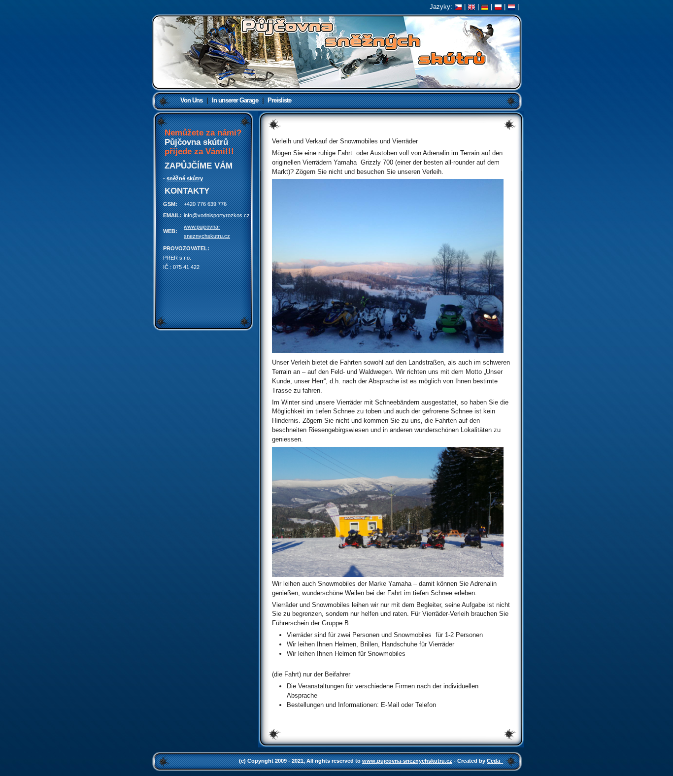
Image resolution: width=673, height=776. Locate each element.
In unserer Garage (235, 100)
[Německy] (485, 6)
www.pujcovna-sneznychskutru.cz (407, 761)
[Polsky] (498, 6)
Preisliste (279, 100)
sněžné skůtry (185, 178)
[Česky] (458, 6)
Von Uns (191, 100)
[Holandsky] (511, 6)
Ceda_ (495, 761)
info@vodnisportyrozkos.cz (217, 215)
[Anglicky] (471, 6)
